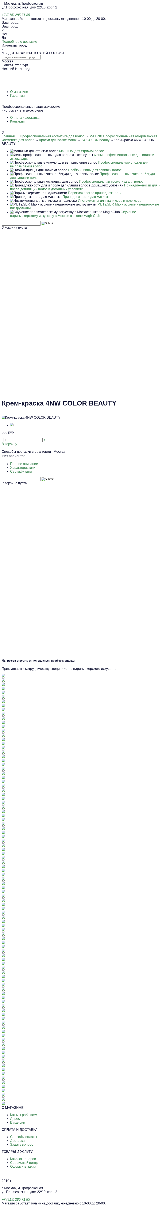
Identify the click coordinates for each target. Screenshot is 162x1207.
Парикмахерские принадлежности (95, 193)
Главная (8, 136)
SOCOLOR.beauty (95, 140)
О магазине (19, 92)
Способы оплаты (23, 1137)
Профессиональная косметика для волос (52, 136)
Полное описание (24, 464)
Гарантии (17, 95)
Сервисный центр (24, 1162)
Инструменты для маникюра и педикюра (109, 200)
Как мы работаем (23, 1115)
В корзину (9, 444)
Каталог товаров (23, 1159)
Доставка (17, 1140)
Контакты (17, 121)
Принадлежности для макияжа (86, 197)
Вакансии (17, 1122)
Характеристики (22, 467)
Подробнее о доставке (19, 41)
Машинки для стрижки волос (81, 151)
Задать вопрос (21, 1144)
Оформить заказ (23, 1166)
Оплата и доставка (24, 117)
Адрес (15, 1118)
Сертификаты (21, 471)
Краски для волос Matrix (58, 140)
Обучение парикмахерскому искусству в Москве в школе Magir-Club (73, 214)
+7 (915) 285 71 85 (16, 15)
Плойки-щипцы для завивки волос (95, 170)
